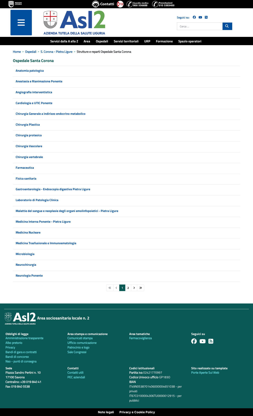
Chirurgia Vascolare (29, 146)
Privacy (10, 347)
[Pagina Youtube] (200, 17)
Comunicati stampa (80, 338)
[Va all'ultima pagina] (140, 288)
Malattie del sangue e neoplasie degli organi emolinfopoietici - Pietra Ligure (67, 211)
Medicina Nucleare (28, 232)
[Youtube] (203, 342)
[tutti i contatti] (103, 4)
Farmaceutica (25, 167)
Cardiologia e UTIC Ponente (34, 103)
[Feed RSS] (212, 342)
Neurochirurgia (26, 264)
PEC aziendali (76, 377)
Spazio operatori (189, 41)
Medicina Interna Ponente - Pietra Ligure (43, 221)
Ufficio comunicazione (82, 342)
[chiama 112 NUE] (120, 4)
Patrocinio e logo (78, 347)
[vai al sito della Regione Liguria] (15, 4)
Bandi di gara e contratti (21, 352)
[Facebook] (194, 17)
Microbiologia (25, 254)
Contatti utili (75, 372)
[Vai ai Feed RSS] (206, 17)
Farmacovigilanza (140, 338)
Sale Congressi (76, 352)
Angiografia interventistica (34, 92)
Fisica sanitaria (26, 178)
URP (147, 41)
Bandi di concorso (17, 356)
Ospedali (102, 41)
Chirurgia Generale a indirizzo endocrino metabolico (51, 113)
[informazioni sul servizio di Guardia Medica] (137, 4)
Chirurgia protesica (29, 135)
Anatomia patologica (30, 70)
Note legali (106, 412)
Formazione (164, 41)
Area (87, 41)
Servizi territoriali (126, 41)
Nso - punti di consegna (21, 361)
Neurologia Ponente (29, 275)
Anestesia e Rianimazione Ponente (39, 81)
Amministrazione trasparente (24, 338)
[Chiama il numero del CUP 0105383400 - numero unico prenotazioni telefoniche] (163, 4)
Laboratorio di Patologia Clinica (37, 200)
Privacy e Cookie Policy (137, 412)
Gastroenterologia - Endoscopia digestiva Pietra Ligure (53, 189)
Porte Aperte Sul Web (205, 372)
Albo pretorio (14, 342)
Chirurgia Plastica (28, 124)
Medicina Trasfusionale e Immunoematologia (46, 243)
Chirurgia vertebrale (29, 157)
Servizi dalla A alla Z (64, 41)
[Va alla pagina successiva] (134, 288)
